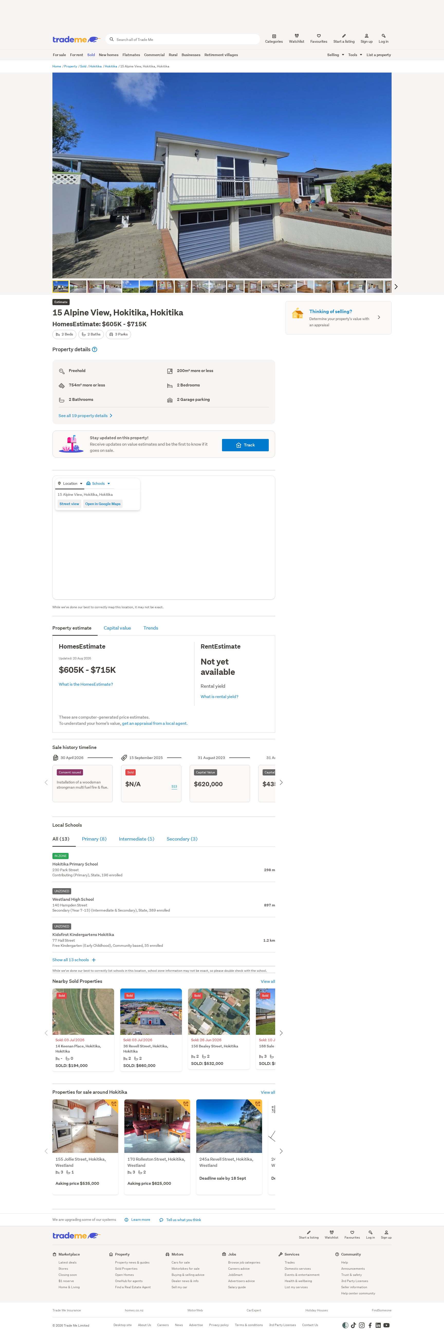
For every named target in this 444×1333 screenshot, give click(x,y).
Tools (353, 54)
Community (351, 1254)
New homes (108, 54)
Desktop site (123, 1325)
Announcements (353, 1268)
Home (57, 66)
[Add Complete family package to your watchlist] (111, 1106)
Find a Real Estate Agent (133, 1287)
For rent (76, 54)
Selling (333, 54)
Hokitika (96, 66)
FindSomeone (382, 1310)
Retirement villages (221, 54)
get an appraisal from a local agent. (155, 723)
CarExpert (254, 1310)
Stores (63, 1268)
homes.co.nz (134, 1310)
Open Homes (124, 1275)
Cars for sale (181, 1262)
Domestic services (298, 1268)
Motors (177, 1254)
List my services (296, 1287)
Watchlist (331, 1237)
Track (249, 445)
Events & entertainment (302, 1275)
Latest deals (68, 1262)
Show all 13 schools (71, 959)
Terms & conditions (249, 1325)
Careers (163, 1325)
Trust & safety (351, 1275)
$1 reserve (66, 1281)
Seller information (354, 1287)
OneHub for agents (129, 1281)
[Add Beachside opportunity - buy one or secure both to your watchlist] (255, 1106)
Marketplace (69, 1254)
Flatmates (131, 54)
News (179, 1325)
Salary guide (237, 1287)
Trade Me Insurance (66, 1310)
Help (344, 1262)
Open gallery (225, 270)
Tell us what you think (183, 1219)
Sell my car (179, 1287)
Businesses (191, 54)
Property (71, 66)
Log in (383, 41)
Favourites (352, 1237)
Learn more (141, 1219)
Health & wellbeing (298, 1281)
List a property (379, 54)
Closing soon (68, 1275)
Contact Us (310, 1325)
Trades (290, 1262)
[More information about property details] (94, 349)
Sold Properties (126, 1268)
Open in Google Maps (103, 503)
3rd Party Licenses (354, 1281)
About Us (144, 1325)
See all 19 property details (83, 415)
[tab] (69, 483)
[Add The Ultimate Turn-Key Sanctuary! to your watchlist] (183, 1106)
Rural (173, 54)
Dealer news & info (185, 1281)
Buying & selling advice (188, 1275)
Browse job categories (244, 1262)
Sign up (367, 41)
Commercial (154, 54)
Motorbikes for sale (186, 1268)
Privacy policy (219, 1325)
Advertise (196, 1325)
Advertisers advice (241, 1281)
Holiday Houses (317, 1310)
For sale (59, 54)
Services (292, 1254)
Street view (69, 503)
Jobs (232, 1254)
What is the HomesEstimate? (86, 684)
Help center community (358, 1293)
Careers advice (239, 1268)
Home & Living (69, 1287)
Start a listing (309, 1237)
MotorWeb (195, 1310)
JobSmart (235, 1275)
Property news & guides (132, 1262)
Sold (91, 54)
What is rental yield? (219, 696)
